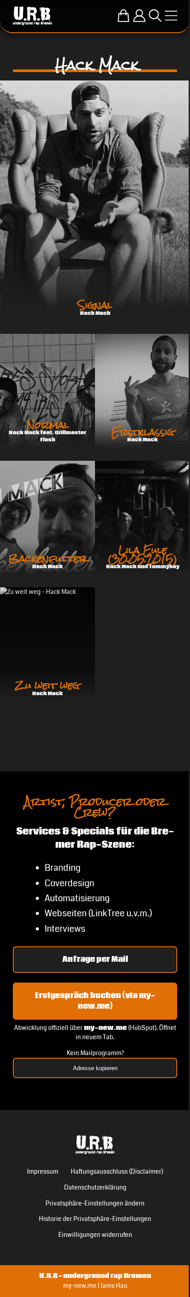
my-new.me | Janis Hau (95, 1285)
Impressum (42, 1171)
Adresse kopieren (95, 1068)
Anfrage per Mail (95, 959)
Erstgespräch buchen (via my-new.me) (95, 1001)
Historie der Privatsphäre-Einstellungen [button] (95, 1218)
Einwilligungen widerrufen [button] (95, 1234)
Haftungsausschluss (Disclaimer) (117, 1171)
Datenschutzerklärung (95, 1187)
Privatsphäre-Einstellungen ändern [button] (95, 1203)
